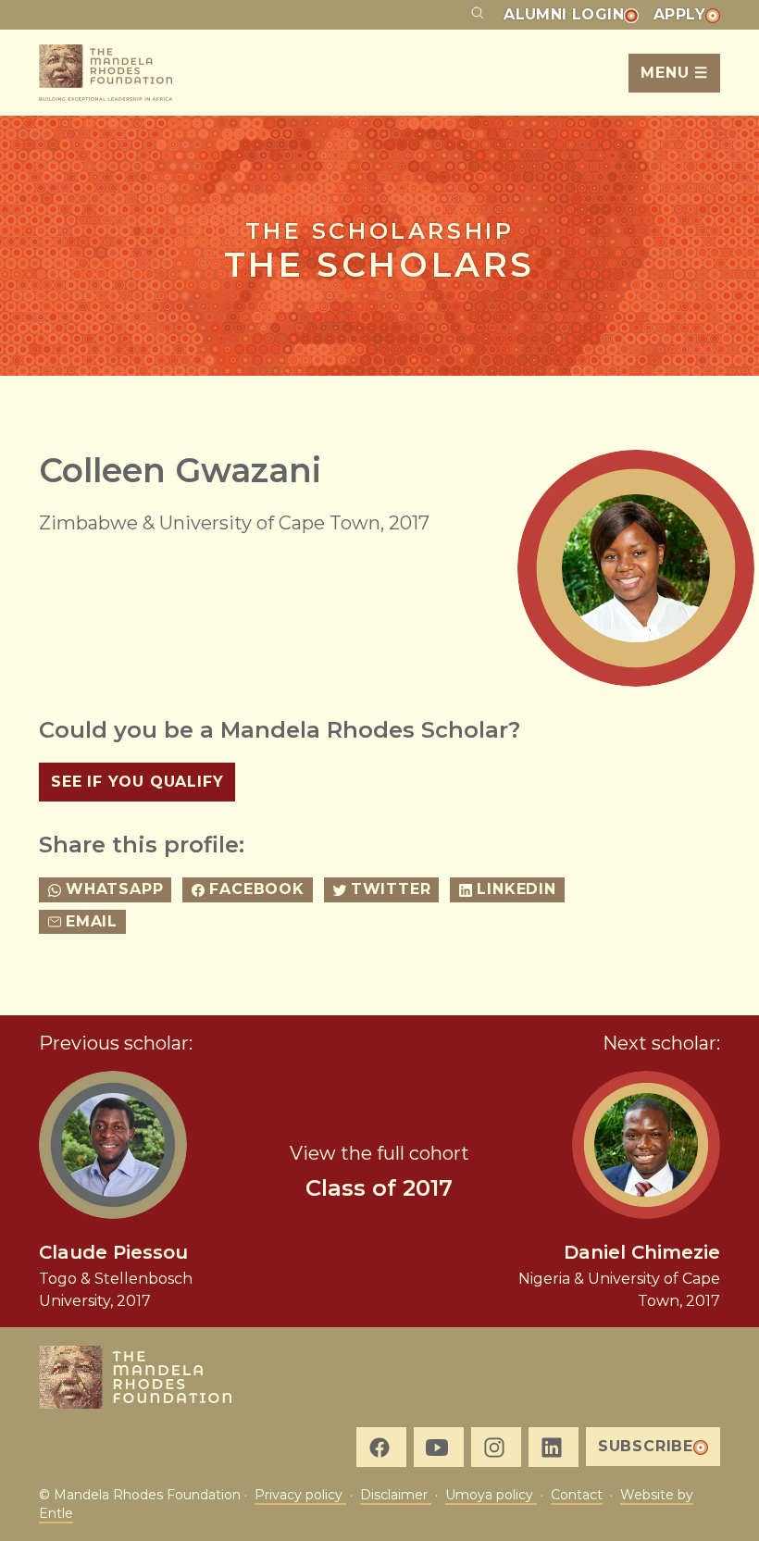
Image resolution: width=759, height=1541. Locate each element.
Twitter (391, 889)
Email (92, 921)
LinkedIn (516, 889)
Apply (679, 14)
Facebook (256, 889)
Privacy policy (300, 1494)
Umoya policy (491, 1494)
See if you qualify (137, 781)
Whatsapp (114, 889)
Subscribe (645, 1446)
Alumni (564, 14)
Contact (577, 1494)
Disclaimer (395, 1494)
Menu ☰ (674, 72)
